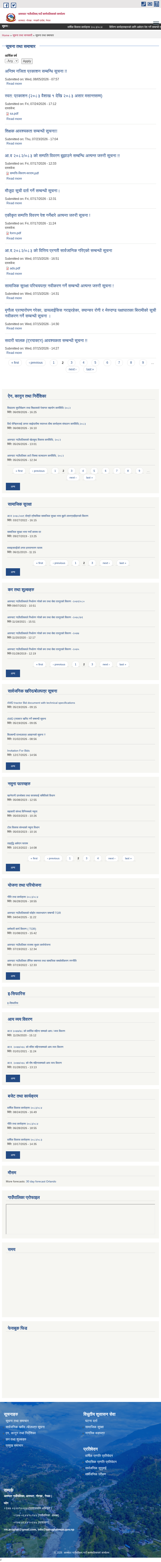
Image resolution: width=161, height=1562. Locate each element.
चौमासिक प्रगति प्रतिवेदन (101, 1462)
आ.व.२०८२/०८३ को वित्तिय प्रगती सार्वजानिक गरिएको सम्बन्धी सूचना (58, 250)
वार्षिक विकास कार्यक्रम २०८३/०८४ (73, 27)
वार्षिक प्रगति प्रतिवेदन (99, 1456)
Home (5, 35)
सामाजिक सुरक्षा (94, 1427)
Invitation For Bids (18, 750)
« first (15, 362)
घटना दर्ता (91, 1421)
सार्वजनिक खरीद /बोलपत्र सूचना (25, 1427)
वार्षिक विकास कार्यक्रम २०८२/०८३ (24, 1139)
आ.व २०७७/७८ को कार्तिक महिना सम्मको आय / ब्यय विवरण (36, 1031)
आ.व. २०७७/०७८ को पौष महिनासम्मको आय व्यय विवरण (34, 1062)
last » (90, 369)
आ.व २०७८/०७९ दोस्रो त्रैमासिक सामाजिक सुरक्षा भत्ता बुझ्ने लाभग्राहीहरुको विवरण (47, 515)
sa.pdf (14, 113)
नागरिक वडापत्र (95, 1433)
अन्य (13, 486)
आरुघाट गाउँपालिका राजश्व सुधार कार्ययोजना (28, 944)
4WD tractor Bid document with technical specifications (41, 702)
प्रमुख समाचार (14, 1445)
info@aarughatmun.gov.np (56, 1529)
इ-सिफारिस (12, 1003)
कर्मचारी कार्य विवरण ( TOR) (21, 928)
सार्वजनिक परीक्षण (95, 1474)
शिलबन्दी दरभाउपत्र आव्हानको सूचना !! (26, 734)
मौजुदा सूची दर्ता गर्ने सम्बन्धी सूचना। (32, 190)
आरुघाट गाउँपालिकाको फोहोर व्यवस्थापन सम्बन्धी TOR (34, 912)
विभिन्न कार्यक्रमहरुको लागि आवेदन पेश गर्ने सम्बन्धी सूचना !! (127, 27)
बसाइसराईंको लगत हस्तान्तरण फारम (24, 547)
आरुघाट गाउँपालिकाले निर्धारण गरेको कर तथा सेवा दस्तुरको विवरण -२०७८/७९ (45, 617)
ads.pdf (15, 268)
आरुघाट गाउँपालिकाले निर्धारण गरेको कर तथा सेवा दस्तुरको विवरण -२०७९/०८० (46, 601)
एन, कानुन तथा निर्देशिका (21, 1433)
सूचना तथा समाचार (17, 1421)
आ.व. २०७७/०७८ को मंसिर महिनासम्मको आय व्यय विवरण (35, 1046)
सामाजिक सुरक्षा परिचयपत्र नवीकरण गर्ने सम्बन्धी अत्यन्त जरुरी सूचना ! (59, 285)
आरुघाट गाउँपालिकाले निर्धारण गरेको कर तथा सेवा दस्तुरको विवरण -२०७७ (43, 633)
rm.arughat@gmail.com (20, 1529)
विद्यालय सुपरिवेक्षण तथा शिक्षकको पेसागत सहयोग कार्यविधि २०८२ (39, 407)
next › (72, 369)
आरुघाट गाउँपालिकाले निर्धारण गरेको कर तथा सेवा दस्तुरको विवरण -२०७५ (43, 649)
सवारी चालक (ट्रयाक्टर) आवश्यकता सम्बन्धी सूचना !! (46, 340)
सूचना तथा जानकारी (22, 35)
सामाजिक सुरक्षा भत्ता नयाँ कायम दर (24, 531)
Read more (14, 83)
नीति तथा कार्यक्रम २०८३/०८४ (22, 896)
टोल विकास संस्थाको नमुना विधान (23, 827)
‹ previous (36, 362)
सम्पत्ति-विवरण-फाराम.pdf (24, 173)
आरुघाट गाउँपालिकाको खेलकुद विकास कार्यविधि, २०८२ (34, 439)
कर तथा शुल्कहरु (16, 1439)
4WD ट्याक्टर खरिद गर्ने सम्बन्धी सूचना (26, 718)
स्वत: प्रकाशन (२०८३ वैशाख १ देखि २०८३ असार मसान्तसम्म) (53, 95)
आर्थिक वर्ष (11, 55)
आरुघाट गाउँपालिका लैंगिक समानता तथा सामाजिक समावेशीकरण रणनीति (42, 960)
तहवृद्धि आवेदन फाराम (17, 843)
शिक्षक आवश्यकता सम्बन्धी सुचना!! (31, 131)
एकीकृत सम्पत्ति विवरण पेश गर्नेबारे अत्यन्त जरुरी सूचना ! (47, 215)
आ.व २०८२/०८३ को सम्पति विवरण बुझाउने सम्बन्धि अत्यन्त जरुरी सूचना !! (62, 155)
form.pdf (15, 233)
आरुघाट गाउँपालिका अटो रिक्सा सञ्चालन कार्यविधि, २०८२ (35, 455)
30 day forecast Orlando (41, 1181)
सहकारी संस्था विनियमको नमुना (22, 811)
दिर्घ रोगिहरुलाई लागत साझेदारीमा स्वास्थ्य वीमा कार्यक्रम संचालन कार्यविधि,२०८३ (46, 423)
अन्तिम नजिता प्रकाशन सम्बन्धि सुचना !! (36, 71)
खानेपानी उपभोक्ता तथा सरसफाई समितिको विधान (31, 795)
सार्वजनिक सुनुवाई (95, 1468)
